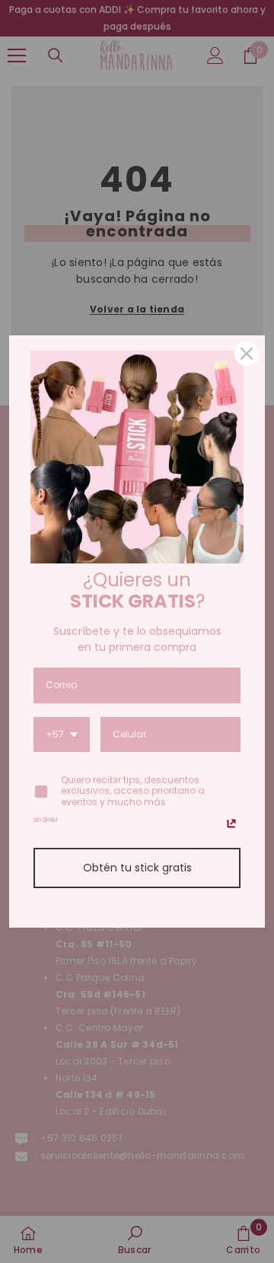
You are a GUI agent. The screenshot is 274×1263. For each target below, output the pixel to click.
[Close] (246, 353)
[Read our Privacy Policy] (231, 823)
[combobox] (61, 735)
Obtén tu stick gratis (137, 867)
